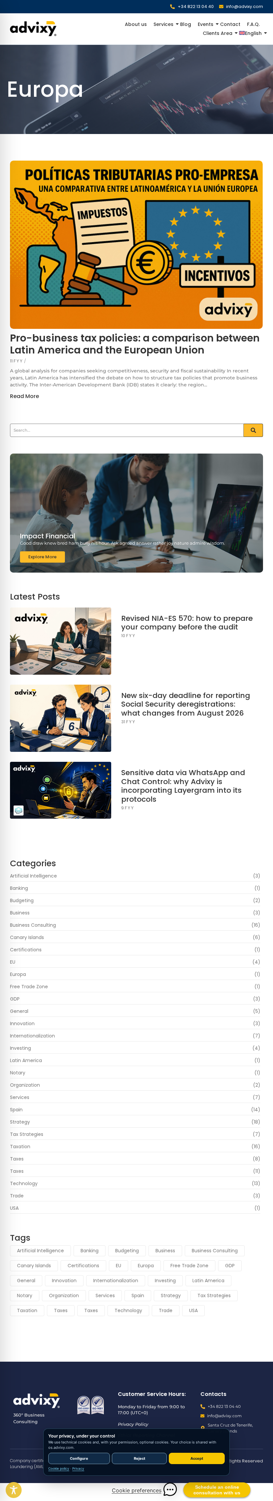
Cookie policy (58, 1468)
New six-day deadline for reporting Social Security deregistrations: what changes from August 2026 (185, 704)
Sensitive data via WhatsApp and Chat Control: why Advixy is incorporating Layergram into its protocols (183, 786)
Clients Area (217, 33)
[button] (170, 1489)
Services (163, 24)
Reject (139, 1458)
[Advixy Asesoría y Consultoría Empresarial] (33, 28)
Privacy (78, 1468)
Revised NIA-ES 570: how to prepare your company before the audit (187, 623)
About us (136, 24)
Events (205, 24)
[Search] (253, 430)
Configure (79, 1458)
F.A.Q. (253, 24)
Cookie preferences (136, 1490)
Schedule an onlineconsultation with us (216, 1489)
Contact (230, 24)
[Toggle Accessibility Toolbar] (13, 1490)
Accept (196, 1458)
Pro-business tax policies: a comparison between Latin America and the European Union (135, 344)
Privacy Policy (133, 1424)
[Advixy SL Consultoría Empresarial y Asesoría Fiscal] (36, 1401)
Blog (185, 24)
